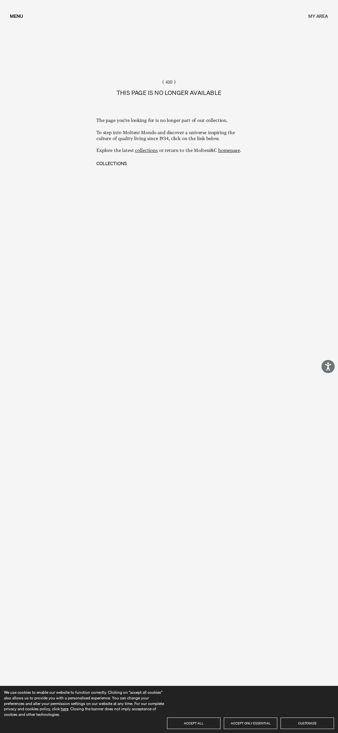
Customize (307, 723)
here (64, 709)
